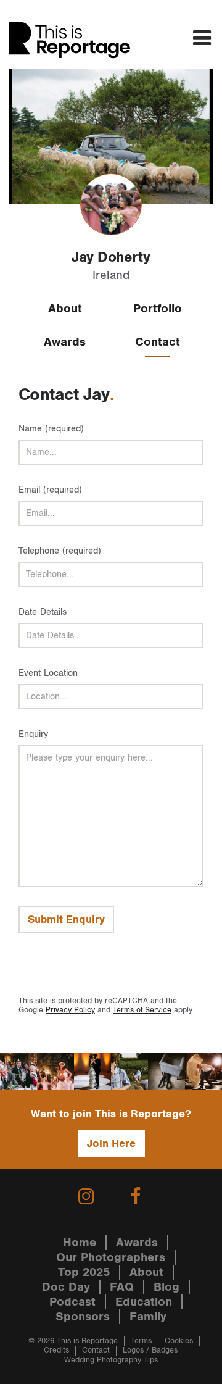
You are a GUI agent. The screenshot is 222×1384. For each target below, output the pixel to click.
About (65, 308)
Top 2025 (84, 1272)
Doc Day (66, 1287)
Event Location (48, 673)
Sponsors (83, 1316)
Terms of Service (142, 1010)
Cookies (179, 1341)
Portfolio (157, 308)
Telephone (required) (59, 551)
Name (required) (51, 428)
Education (143, 1301)
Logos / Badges (150, 1350)
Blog (166, 1287)
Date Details (42, 612)
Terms (141, 1341)
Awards (65, 342)
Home (79, 1242)
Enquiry (33, 734)
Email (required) (50, 490)
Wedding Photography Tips (111, 1360)
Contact (157, 342)
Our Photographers (110, 1257)
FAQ (122, 1287)
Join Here (111, 1143)
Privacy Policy (70, 1010)
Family (148, 1316)
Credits (56, 1350)
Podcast (72, 1301)
